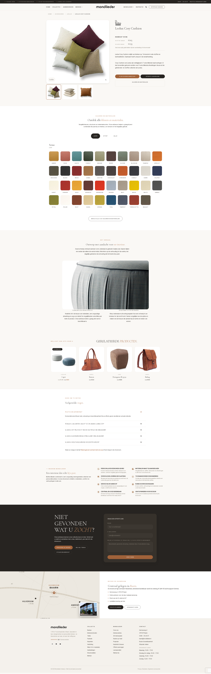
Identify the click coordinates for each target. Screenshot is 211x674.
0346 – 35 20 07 (183, 1)
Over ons (116, 630)
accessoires (59, 14)
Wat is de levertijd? (73, 412)
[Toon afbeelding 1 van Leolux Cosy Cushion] (53, 92)
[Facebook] (56, 644)
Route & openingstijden (198, 1)
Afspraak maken (143, 644)
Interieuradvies (117, 633)
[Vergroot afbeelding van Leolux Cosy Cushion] (106, 80)
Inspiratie (139, 7)
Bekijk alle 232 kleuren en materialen (105, 218)
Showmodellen (91, 653)
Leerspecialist (117, 650)
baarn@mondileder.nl (145, 638)
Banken (89, 630)
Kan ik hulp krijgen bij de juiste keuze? (82, 442)
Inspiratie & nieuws (118, 644)
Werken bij (116, 653)
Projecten (116, 641)
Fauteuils (89, 638)
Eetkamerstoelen (92, 633)
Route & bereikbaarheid (146, 641)
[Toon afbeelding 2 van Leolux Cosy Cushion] (69, 92)
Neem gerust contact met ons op (92, 450)
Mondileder (128, 7)
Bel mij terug (81, 547)
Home (48, 7)
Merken (78, 7)
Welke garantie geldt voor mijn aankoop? (84, 424)
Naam (109, 523)
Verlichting (90, 644)
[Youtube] (60, 644)
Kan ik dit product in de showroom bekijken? (85, 430)
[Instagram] (52, 644)
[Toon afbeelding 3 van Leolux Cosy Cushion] (85, 92)
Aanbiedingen (68, 7)
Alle (115, 136)
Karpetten (90, 641)
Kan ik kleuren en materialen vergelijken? (84, 436)
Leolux (69, 14)
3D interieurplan (117, 636)
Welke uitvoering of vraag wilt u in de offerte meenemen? (128, 540)
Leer (96, 136)
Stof (105, 136)
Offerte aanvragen (118, 647)
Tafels (89, 636)
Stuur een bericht (63, 552)
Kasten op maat (117, 638)
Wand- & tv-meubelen (93, 647)
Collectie (56, 7)
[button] (146, 7)
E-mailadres (111, 531)
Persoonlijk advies (63, 547)
